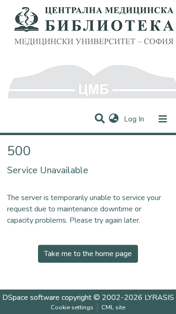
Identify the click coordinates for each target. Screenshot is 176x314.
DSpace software (31, 297)
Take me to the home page (88, 254)
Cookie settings (72, 307)
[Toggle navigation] (163, 119)
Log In (135, 119)
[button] (114, 119)
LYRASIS (159, 297)
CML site (113, 307)
